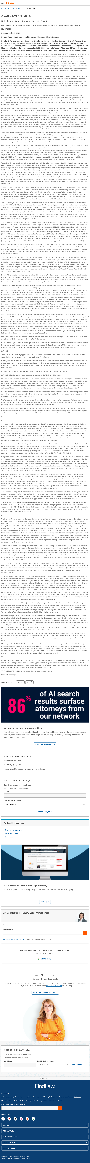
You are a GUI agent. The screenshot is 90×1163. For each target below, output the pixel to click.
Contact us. (77, 1097)
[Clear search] (84, 804)
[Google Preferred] (33, 1119)
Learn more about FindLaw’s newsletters (14, 939)
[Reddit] (27, 1119)
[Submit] (85, 933)
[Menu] (2, 3)
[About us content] (87, 1125)
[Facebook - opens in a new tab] (3, 1119)
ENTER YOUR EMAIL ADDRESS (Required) (13, 1104)
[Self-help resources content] (87, 1137)
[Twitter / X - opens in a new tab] (15, 1119)
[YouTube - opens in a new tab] (9, 1119)
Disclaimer (17, 1158)
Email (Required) (8, 929)
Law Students (10, 837)
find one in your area (54, 986)
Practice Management (13, 830)
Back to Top (45, 1078)
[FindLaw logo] (10, 2)
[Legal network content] (87, 1148)
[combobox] (45, 795)
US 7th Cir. (20, 8)
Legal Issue (8, 792)
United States (11, 8)
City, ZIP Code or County (12, 800)
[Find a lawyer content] (87, 1131)
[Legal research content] (87, 1142)
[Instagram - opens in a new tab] (21, 1119)
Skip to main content (45, 2)
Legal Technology (11, 833)
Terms (3, 1158)
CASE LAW (3, 8)
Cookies (25, 1158)
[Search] (87, 3)
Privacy (10, 1158)
